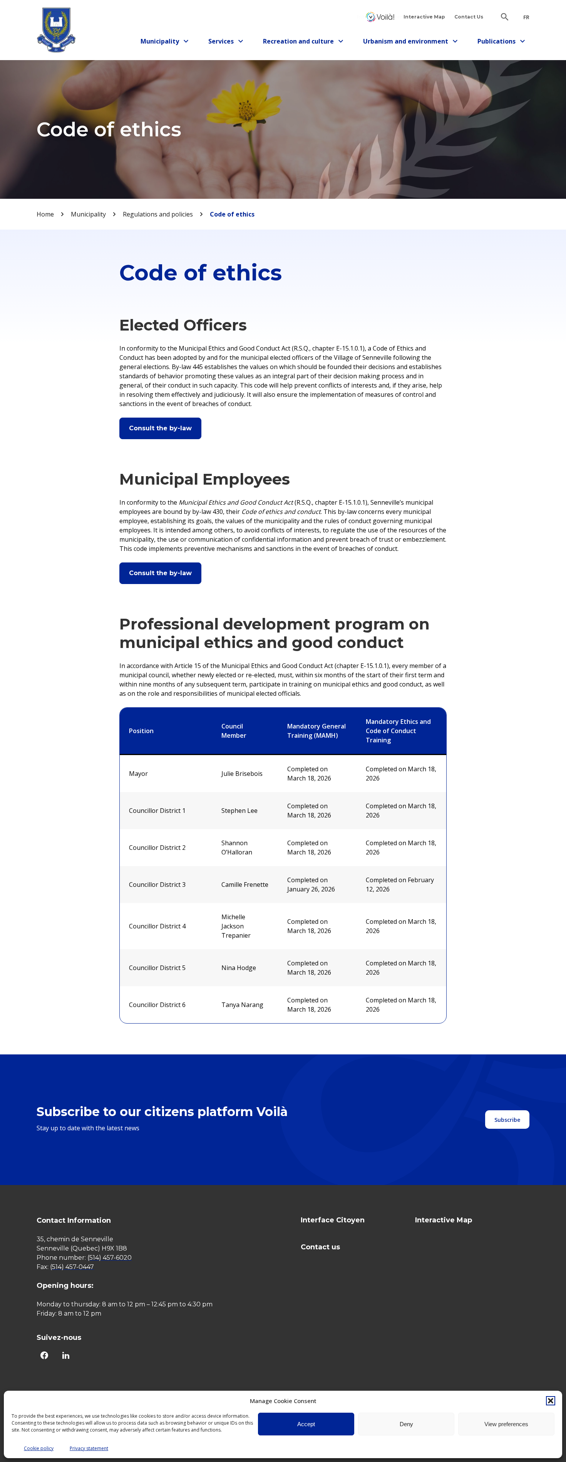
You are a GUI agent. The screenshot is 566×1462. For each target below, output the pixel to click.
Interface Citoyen (380, 17)
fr (526, 17)
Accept (306, 1424)
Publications (499, 42)
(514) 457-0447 (72, 1267)
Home (45, 214)
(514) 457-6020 (109, 1257)
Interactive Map (424, 17)
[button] (550, 1401)
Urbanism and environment (405, 42)
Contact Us (468, 17)
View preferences (506, 1424)
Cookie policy (39, 1448)
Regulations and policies (158, 214)
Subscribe (507, 1119)
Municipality (163, 42)
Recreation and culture (298, 42)
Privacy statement (89, 1448)
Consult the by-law (160, 428)
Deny (406, 1424)
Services (228, 42)
